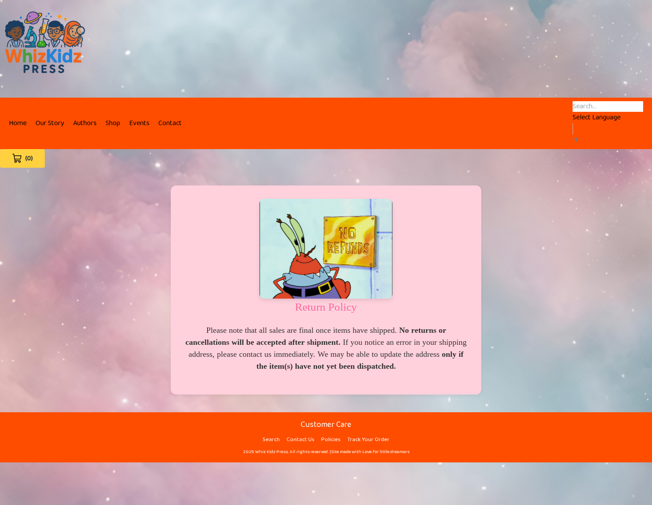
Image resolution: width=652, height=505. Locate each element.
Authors (85, 123)
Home (18, 123)
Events (139, 123)
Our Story (49, 123)
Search (271, 439)
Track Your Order (368, 439)
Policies (331, 439)
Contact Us (300, 439)
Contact (170, 123)
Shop (113, 123)
